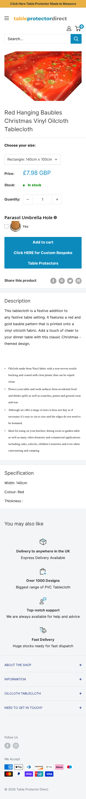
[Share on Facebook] (53, 280)
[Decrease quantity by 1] (27, 199)
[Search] (76, 39)
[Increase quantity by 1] (57, 199)
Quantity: (12, 199)
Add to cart (43, 242)
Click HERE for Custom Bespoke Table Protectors (43, 258)
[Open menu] (6, 18)
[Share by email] (78, 280)
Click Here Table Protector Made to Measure (43, 3)
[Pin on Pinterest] (62, 280)
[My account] (69, 28)
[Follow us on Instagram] (16, 746)
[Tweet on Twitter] (70, 280)
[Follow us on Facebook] (7, 746)
